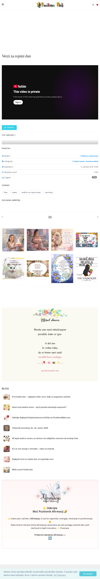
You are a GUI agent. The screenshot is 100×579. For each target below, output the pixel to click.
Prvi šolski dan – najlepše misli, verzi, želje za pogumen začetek (41, 397)
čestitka (49, 192)
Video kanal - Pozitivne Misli (86, 161)
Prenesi (10, 127)
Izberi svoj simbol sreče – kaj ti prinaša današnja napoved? (39, 407)
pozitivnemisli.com (50, 370)
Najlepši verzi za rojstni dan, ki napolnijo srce (33, 459)
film (5, 192)
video (14, 192)
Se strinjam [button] (88, 574)
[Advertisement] (50, 30)
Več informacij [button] (60, 575)
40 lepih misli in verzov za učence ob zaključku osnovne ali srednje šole (45, 438)
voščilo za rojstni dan (31, 192)
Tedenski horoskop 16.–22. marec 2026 (30, 428)
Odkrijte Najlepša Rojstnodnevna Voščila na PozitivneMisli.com (41, 418)
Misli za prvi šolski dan (22, 470)
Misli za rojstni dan (90, 156)
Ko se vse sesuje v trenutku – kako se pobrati (33, 449)
